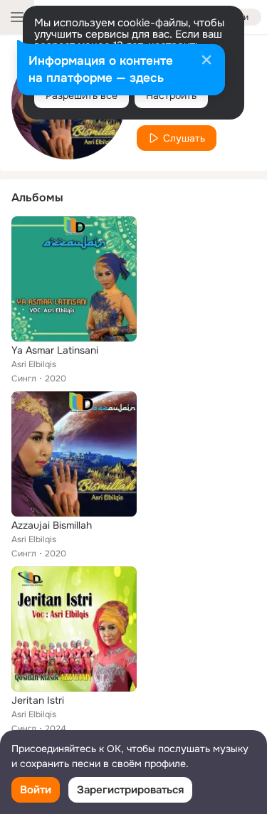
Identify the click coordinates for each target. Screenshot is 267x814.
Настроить (171, 95)
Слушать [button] (184, 138)
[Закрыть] (206, 61)
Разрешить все (81, 95)
